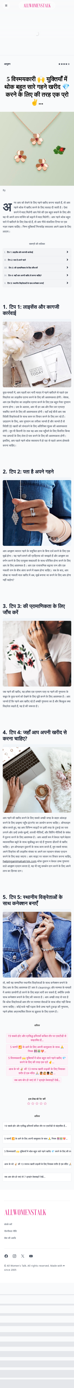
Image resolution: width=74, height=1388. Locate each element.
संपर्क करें (8, 1224)
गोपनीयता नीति (10, 1231)
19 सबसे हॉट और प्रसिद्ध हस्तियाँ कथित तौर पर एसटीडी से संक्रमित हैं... (37, 1038)
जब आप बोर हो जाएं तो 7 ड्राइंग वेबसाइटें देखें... (37, 1080)
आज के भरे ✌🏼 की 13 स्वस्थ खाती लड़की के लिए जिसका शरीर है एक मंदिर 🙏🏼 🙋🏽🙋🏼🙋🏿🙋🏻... (37, 1071)
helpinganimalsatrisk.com (19, 861)
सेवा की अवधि (10, 1238)
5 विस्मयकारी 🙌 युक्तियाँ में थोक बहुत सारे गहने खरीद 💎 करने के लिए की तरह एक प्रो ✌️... (37, 1060)
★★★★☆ (64, 64)
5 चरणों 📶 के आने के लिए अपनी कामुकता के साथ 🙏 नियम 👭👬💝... (37, 1049)
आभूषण (7, 64)
